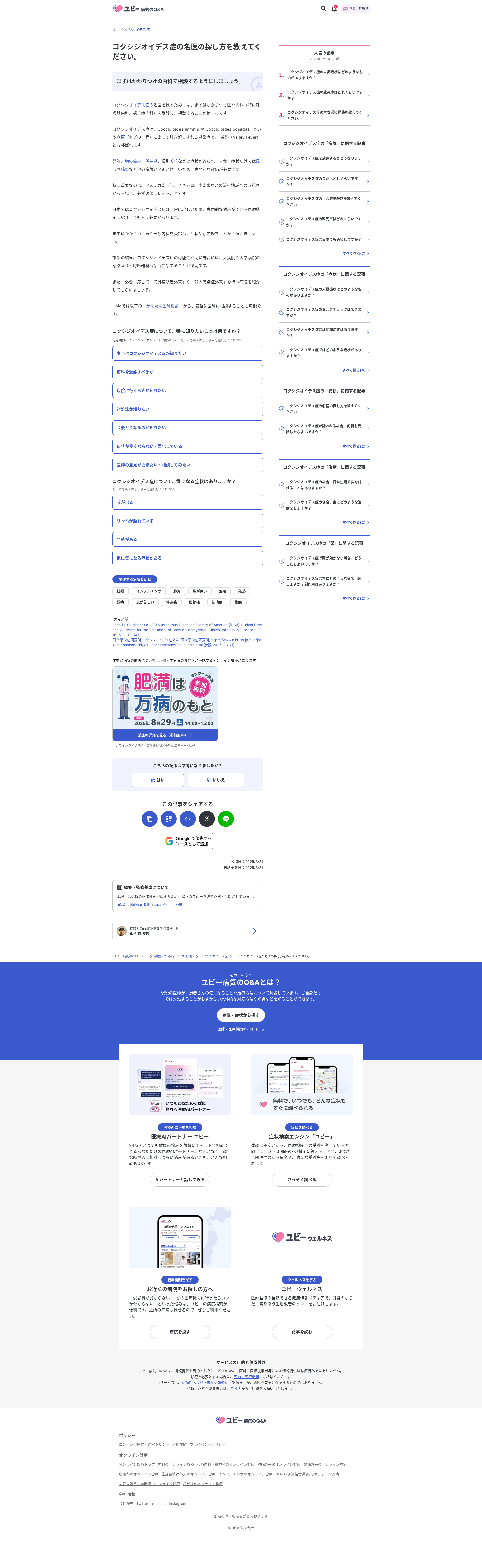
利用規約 (118, 340)
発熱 (116, 161)
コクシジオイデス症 (130, 104)
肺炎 (125, 169)
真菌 (120, 137)
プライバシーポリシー (143, 340)
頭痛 (120, 602)
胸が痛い (200, 591)
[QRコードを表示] (169, 819)
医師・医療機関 (246, 1377)
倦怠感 (151, 161)
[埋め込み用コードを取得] (188, 819)
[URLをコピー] (150, 819)
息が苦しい (145, 602)
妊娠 (120, 591)
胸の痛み (133, 161)
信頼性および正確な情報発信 (205, 1382)
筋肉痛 (217, 602)
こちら (235, 1388)
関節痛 (194, 602)
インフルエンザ (148, 591)
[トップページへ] (241, 1424)
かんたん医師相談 (162, 305)
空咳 (222, 591)
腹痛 (238, 602)
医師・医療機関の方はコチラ (241, 1029)
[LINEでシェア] (226, 819)
